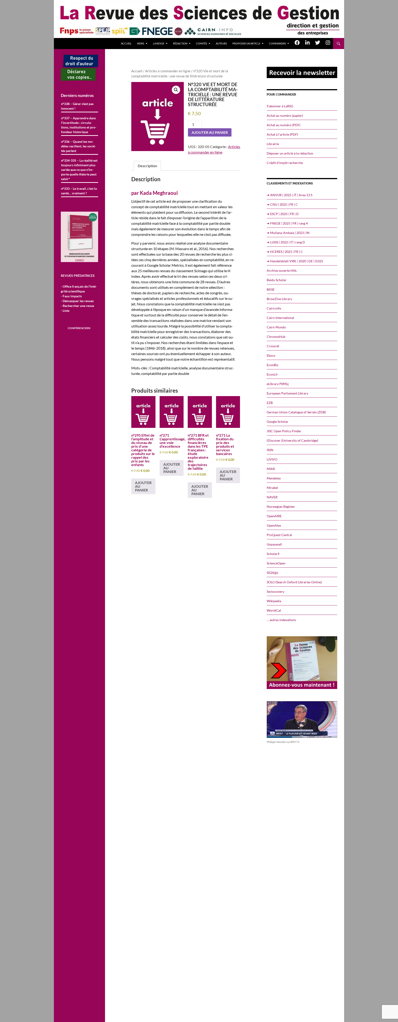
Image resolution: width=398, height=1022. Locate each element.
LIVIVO (272, 459)
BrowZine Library (279, 299)
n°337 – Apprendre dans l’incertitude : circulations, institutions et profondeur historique (78, 125)
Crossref (273, 346)
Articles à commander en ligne (167, 71)
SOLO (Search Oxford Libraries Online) (294, 582)
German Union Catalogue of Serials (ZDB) (296, 412)
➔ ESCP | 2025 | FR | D (283, 214)
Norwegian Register (281, 506)
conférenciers (79, 328)
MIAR (271, 469)
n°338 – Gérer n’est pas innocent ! (77, 106)
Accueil (126, 43)
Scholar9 (273, 554)
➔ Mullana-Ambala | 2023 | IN (288, 233)
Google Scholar (277, 421)
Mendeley (274, 478)
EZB (270, 403)
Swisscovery (275, 591)
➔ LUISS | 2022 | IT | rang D (286, 242)
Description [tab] (147, 166)
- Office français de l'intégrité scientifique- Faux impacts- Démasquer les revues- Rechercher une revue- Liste (79, 298)
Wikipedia (274, 601)
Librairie (273, 144)
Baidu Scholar (277, 280)
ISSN (270, 450)
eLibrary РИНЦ (277, 384)
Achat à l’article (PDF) (282, 134)
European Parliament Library (287, 393)
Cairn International (280, 318)
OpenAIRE (274, 516)
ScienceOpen (276, 563)
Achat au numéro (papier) (285, 115)
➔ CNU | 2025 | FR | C (282, 204)
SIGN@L (272, 573)
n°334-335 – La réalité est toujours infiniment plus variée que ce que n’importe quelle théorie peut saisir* (79, 169)
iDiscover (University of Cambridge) (292, 440)
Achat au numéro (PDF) (283, 125)
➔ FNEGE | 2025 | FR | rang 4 (287, 223)
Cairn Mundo (276, 327)
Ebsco (271, 355)
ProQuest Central (279, 535)
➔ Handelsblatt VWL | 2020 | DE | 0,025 (295, 261)
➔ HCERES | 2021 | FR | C (285, 252)
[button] (176, 90)
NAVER (272, 497)
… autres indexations (281, 620)
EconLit (272, 374)
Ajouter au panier (210, 132)
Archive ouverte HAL (282, 270)
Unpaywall (274, 544)
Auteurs (221, 43)
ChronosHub (276, 337)
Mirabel (272, 488)
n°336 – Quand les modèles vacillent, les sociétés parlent (78, 146)
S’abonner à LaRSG (280, 106)
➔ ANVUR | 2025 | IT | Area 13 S (289, 195)
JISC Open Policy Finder (284, 431)
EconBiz (272, 365)
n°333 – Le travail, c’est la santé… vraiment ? (79, 191)
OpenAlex (274, 525)
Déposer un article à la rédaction (290, 153)
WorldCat (274, 610)
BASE (271, 289)
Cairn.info (274, 308)
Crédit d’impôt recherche (285, 163)
